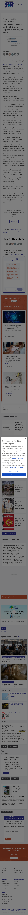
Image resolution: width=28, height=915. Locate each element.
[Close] (25, 438)
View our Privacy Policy (16, 467)
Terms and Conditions (17, 458)
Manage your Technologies (14, 471)
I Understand (14, 474)
